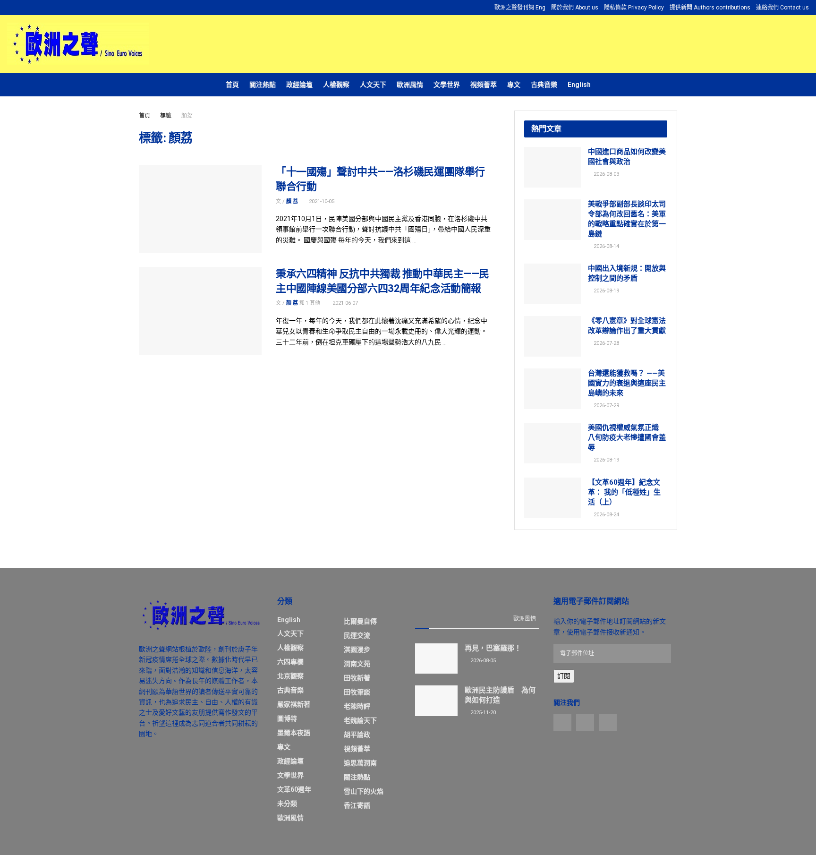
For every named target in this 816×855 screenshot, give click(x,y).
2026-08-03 (605, 174)
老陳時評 (357, 706)
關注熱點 (262, 84)
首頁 (232, 84)
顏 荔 (292, 201)
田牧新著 (357, 678)
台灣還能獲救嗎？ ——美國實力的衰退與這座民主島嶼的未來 (627, 383)
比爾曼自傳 (360, 621)
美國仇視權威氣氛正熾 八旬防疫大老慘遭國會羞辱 (627, 437)
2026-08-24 (605, 515)
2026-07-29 (605, 405)
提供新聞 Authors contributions (710, 7)
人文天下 (373, 84)
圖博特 (287, 718)
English (579, 84)
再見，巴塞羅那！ (493, 648)
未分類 (287, 803)
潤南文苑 (357, 663)
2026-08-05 (482, 661)
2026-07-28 (605, 343)
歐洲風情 (410, 84)
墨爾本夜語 (293, 732)
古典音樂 (544, 84)
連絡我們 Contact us (782, 7)
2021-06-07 (344, 303)
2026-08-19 (605, 291)
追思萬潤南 (360, 763)
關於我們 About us (574, 7)
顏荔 (187, 115)
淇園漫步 (357, 649)
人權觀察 (336, 84)
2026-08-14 (605, 246)
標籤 (165, 115)
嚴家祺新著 (293, 704)
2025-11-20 (482, 713)
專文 (513, 84)
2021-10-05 (320, 201)
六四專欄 (290, 662)
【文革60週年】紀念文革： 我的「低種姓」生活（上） (624, 492)
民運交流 (357, 635)
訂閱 (563, 676)
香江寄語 (357, 805)
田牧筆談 (357, 692)
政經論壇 (299, 84)
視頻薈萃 (483, 84)
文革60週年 (294, 789)
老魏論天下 (360, 720)
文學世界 (447, 84)
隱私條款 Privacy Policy (634, 7)
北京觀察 (290, 676)
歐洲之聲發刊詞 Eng (519, 7)
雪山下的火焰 (363, 791)
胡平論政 (357, 734)
